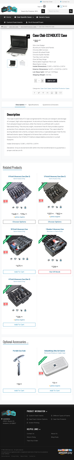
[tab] (20, 105)
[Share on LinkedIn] (47, 92)
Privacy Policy (15, 456)
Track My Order (47, 2)
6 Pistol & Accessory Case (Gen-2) (19, 176)
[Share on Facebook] (34, 92)
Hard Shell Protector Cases (28, 26)
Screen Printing (34, 423)
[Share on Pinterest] (43, 92)
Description (20, 105)
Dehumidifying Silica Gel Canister (54, 351)
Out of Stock (54, 272)
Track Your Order (32, 441)
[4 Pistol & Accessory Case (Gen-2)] (19, 296)
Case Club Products (59, 419)
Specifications (33, 105)
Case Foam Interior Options (38, 419)
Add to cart (51, 81)
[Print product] (52, 92)
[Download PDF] (56, 92)
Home (5, 26)
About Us (54, 433)
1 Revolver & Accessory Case (55, 229)
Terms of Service (5, 456)
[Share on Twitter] (39, 92)
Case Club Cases (13, 26)
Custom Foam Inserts (36, 415)
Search (43, 11)
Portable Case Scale (19, 351)
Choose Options (19, 222)
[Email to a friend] (60, 92)
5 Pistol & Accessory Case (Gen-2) (55, 176)
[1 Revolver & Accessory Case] (54, 246)
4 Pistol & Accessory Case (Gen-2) (19, 279)
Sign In (40, 6)
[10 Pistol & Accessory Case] (19, 245)
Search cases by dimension (71, 11)
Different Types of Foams (61, 415)
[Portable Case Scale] (19, 365)
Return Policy (31, 437)
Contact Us (65, 2)
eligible (20, 217)
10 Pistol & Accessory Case (19, 229)
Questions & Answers (50, 105)
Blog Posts (54, 437)
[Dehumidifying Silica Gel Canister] (54, 367)
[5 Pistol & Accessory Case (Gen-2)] (54, 193)
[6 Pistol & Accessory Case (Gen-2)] (19, 193)
